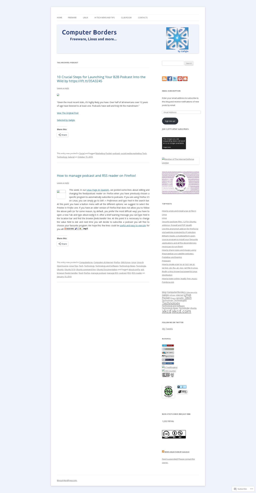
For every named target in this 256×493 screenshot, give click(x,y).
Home (59, 17)
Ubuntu (60, 269)
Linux (85, 17)
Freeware (72, 17)
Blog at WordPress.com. (67, 480)
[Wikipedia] (168, 356)
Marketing (100, 153)
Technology (62, 157)
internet (179, 295)
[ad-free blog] (168, 376)
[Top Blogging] (169, 367)
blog (164, 292)
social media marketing (131, 153)
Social (82, 153)
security (180, 297)
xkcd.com (181, 311)
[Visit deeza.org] (168, 360)
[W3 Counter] (169, 370)
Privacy (173, 298)
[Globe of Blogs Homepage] (168, 363)
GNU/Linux (126, 262)
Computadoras (86, 262)
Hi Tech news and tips (105, 17)
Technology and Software (107, 266)
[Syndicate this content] (163, 452)
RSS (129, 273)
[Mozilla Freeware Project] (168, 353)
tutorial (71, 157)
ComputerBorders (176, 292)
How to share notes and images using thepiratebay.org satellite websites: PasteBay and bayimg (179, 254)
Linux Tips (73, 266)
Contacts (142, 17)
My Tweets (167, 328)
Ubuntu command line (86, 269)
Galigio (165, 294)
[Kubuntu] (168, 349)
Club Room (126, 17)
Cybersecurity (191, 292)
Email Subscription (171, 91)
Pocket (109, 153)
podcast (116, 153)
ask (142, 269)
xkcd (166, 311)
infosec (172, 295)
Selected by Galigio (66, 120)
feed (81, 273)
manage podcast (98, 273)
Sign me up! (170, 121)
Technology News (127, 266)
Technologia (167, 300)
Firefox (117, 262)
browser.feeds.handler (67, 273)
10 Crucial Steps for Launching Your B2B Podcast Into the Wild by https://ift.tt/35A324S (101, 79)
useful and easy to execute (133, 225)
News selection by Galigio (177, 452)
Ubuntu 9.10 (69, 269)
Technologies (180, 300)
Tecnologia (141, 266)
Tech (144, 153)
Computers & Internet (103, 262)
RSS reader (137, 273)
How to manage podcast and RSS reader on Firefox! (96, 175)
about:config (134, 269)
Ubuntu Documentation (107, 269)
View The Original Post (68, 113)
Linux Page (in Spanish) (98, 190)
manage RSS (112, 273)
